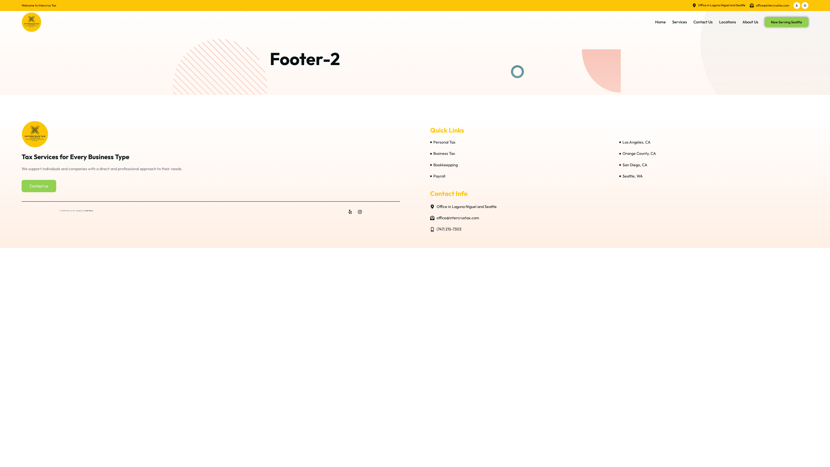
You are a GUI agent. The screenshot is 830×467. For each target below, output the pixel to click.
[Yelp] (796, 5)
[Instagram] (805, 5)
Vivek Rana (88, 211)
